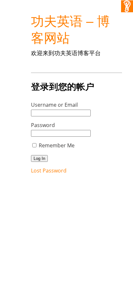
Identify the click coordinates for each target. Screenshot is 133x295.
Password (43, 125)
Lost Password (48, 170)
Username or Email (54, 104)
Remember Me (57, 145)
